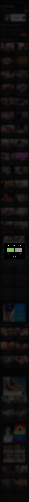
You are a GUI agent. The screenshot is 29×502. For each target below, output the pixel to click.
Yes (10, 250)
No (19, 250)
